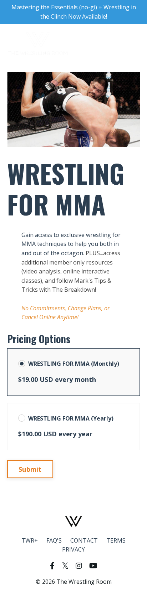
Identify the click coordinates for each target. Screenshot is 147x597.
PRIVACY (73, 549)
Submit (30, 469)
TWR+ (29, 540)
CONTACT (84, 540)
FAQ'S (54, 540)
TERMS (116, 540)
